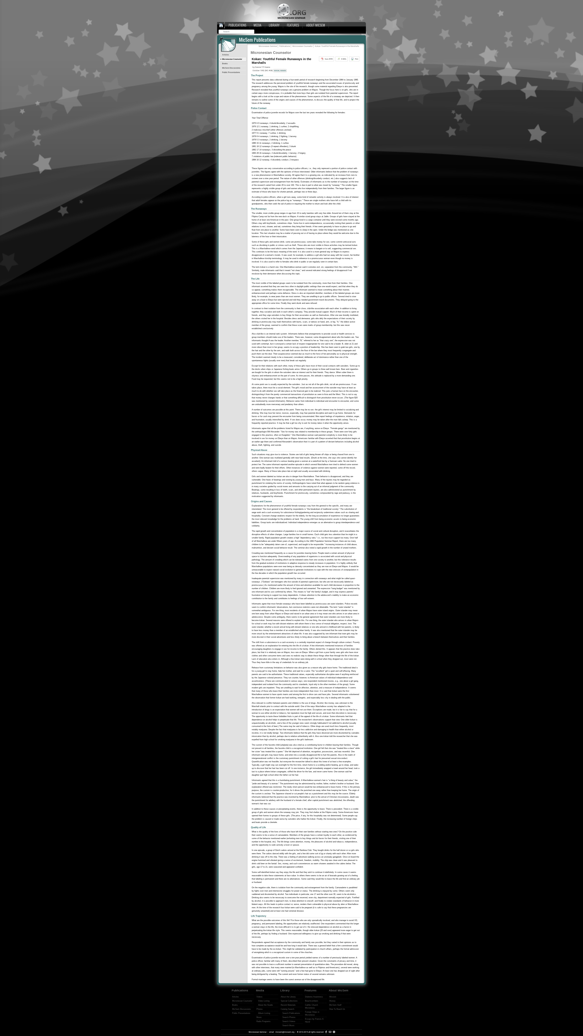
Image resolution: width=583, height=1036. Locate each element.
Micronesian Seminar (258, 1032)
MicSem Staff (335, 1005)
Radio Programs (263, 1021)
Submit (252, 32)
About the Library (288, 997)
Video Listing (263, 1001)
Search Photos (288, 1017)
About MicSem (338, 990)
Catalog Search (287, 1009)
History (332, 1001)
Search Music (288, 1025)
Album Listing (264, 1013)
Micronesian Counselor (232, 59)
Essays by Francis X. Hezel (314, 1020)
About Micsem (315, 25)
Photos (259, 1009)
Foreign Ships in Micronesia (312, 1013)
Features (293, 25)
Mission (332, 997)
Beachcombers (311, 1001)
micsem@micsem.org (284, 1032)
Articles (225, 55)
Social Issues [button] (280, 70)
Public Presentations (231, 72)
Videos (259, 997)
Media (257, 25)
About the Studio (265, 1005)
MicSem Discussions (231, 68)
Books (225, 64)
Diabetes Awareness (314, 997)
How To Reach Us (337, 1009)
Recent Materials (288, 1005)
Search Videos (288, 1021)
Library (274, 25)
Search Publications (291, 1013)
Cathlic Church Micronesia (311, 1006)
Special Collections (289, 1001)
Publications (237, 25)
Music (259, 1017)
